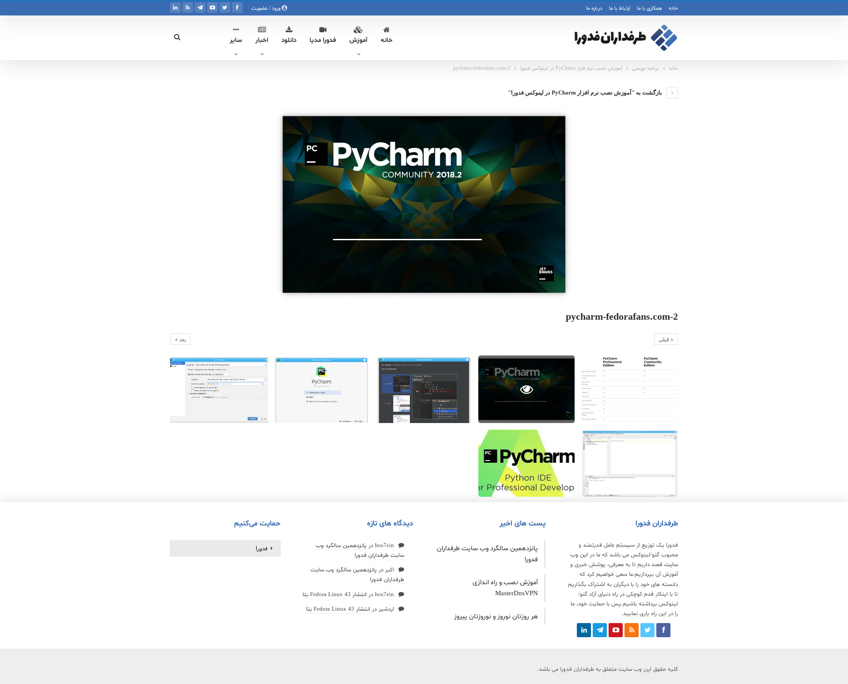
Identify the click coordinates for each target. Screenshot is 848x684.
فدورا (262, 548)
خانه (673, 8)
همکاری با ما (649, 8)
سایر (236, 40)
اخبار (261, 40)
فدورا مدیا (323, 40)
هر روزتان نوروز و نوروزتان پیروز (496, 616)
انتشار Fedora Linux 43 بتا (335, 595)
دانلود (288, 40)
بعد (182, 339)
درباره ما (594, 8)
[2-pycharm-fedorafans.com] (630, 389)
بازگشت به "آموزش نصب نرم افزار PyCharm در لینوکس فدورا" (585, 92)
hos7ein (384, 546)
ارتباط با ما (619, 8)
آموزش (358, 40)
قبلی (664, 339)
